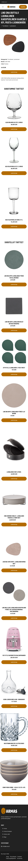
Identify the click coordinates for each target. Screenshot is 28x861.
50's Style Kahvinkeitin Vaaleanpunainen (14, 655)
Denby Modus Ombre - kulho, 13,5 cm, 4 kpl (14, 787)
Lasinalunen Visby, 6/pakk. (14, 472)
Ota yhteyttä (13, 856)
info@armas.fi (4, 2)
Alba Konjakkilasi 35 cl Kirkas (14, 122)
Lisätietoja (14, 72)
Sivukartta (19, 858)
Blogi (5, 837)
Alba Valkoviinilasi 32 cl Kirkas (14, 166)
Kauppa (23, 7)
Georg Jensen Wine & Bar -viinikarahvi (14, 699)
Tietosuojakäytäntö (11, 858)
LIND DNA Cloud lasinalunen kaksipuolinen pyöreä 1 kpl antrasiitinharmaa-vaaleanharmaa (14, 609)
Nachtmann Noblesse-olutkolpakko (14, 743)
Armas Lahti (7, 834)
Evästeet (19, 856)
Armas (5, 828)
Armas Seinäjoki (8, 831)
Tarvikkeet (5, 26)
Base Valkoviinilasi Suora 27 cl (14, 220)
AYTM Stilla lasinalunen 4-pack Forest (14, 367)
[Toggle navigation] (3, 7)
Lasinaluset (13, 26)
